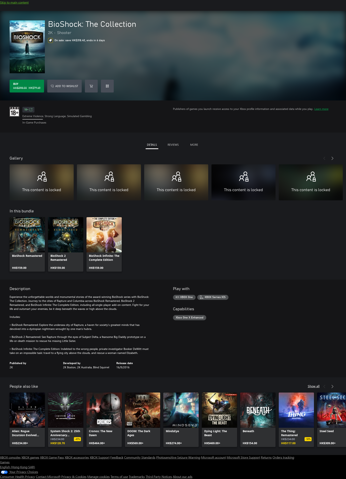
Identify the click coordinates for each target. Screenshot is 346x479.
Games (5, 462)
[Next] (332, 158)
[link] (27, 244)
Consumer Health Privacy (17, 476)
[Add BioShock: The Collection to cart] (91, 86)
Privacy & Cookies (73, 476)
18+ (26, 109)
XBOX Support (100, 457)
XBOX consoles (10, 457)
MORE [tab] (194, 145)
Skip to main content (14, 2)
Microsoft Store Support (243, 457)
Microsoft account (213, 457)
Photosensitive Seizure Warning (178, 457)
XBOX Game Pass (52, 457)
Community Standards (139, 457)
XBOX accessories (77, 457)
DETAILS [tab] (152, 145)
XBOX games (30, 457)
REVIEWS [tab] (173, 145)
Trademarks (137, 476)
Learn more (321, 109)
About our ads (182, 476)
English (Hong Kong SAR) (17, 467)
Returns (266, 457)
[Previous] (324, 158)
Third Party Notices (159, 476)
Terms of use (119, 476)
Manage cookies (98, 476)
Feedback (116, 457)
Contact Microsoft (48, 476)
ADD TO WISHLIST (66, 86)
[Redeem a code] (107, 86)
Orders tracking (283, 457)
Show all (314, 386)
